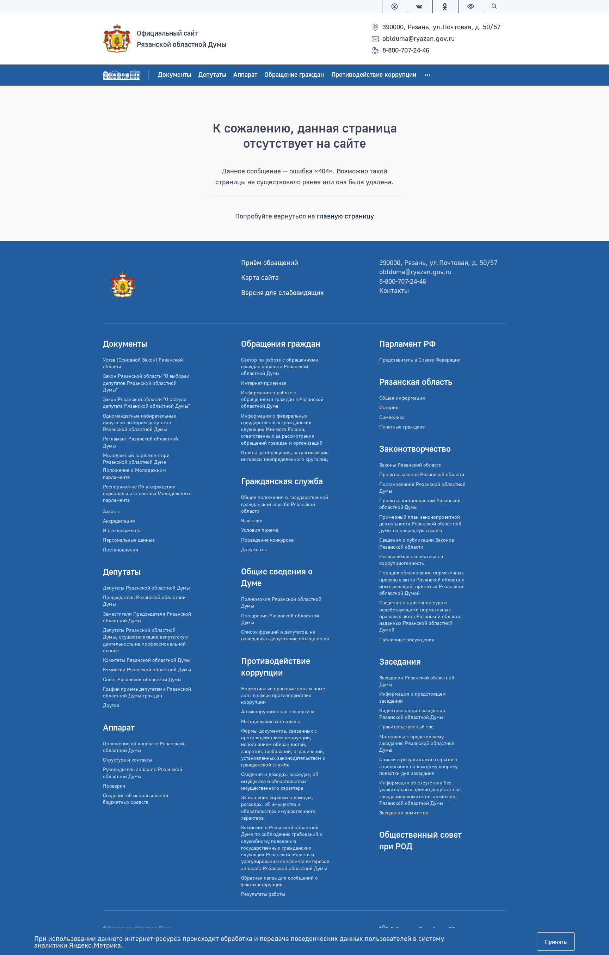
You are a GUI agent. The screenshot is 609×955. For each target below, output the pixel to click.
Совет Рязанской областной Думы (142, 679)
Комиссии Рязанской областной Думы (147, 669)
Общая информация (402, 398)
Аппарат (245, 74)
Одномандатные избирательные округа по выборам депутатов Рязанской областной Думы (139, 422)
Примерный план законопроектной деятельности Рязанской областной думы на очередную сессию (420, 524)
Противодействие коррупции (373, 74)
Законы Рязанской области (410, 465)
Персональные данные (129, 540)
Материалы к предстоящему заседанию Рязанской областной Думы (417, 743)
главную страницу (345, 216)
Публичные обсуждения (407, 639)
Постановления (120, 550)
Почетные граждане (402, 427)
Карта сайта (260, 277)
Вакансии (252, 520)
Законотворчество (415, 448)
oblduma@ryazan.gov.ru (418, 38)
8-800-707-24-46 (405, 50)
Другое (111, 705)
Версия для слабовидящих (282, 292)
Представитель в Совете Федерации (420, 360)
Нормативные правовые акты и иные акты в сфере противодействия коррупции (283, 695)
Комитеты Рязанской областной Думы (147, 660)
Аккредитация (119, 521)
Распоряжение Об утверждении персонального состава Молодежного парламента (146, 493)
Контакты (394, 290)
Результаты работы (263, 894)
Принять (556, 941)
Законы (111, 511)
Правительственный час (406, 726)
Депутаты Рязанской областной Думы (146, 588)
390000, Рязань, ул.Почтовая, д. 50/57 (441, 27)
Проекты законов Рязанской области (421, 474)
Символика (392, 417)
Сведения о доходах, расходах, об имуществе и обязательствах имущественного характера (279, 781)
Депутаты (212, 74)
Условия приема (259, 530)
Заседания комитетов (403, 812)
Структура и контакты (127, 760)
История (389, 407)
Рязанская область (415, 381)
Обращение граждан (294, 74)
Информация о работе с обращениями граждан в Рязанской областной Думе (282, 399)
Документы (174, 74)
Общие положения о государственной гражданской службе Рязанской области (284, 504)
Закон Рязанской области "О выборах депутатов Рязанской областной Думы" (146, 383)
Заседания (400, 661)
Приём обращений (269, 262)
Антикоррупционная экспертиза (277, 711)
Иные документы (122, 530)
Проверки (114, 786)
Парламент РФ (407, 343)
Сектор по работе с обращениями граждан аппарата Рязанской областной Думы (279, 366)
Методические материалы (270, 721)
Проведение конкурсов (267, 540)
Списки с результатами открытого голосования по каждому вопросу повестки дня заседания (418, 766)
